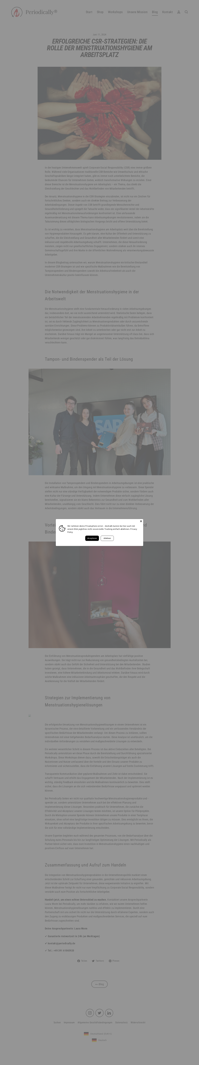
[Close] (141, 521)
